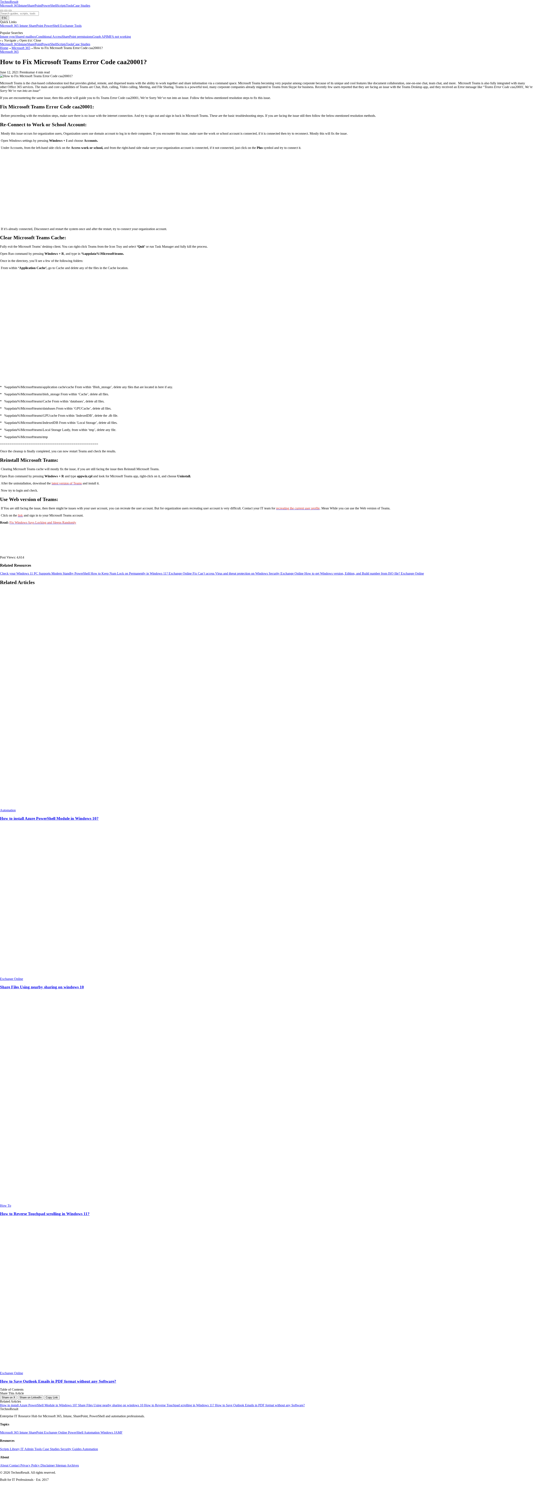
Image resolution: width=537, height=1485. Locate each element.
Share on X (8, 1397)
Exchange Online (56, 1432)
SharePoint (34, 5)
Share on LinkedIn (31, 1397)
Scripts (61, 5)
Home (4, 48)
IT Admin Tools (32, 1449)
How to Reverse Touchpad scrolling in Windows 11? (179, 1405)
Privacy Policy (30, 1465)
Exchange (67, 25)
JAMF (118, 1432)
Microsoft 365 (9, 5)
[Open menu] (10, 10)
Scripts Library (10, 1449)
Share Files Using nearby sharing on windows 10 (111, 1405)
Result (9, 2)
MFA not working (119, 36)
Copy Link (52, 1397)
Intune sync (7, 36)
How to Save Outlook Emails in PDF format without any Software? (260, 1405)
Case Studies (81, 5)
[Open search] (1, 10)
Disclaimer (48, 1465)
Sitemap (61, 1465)
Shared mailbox (25, 36)
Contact (14, 1465)
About (4, 1465)
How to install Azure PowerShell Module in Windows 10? (39, 1405)
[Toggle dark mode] (6, 10)
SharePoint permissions (77, 36)
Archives (73, 1465)
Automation (92, 1432)
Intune (23, 5)
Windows (107, 1432)
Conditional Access (49, 36)
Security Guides (71, 1449)
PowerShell (49, 5)
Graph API (100, 36)
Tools (69, 5)
